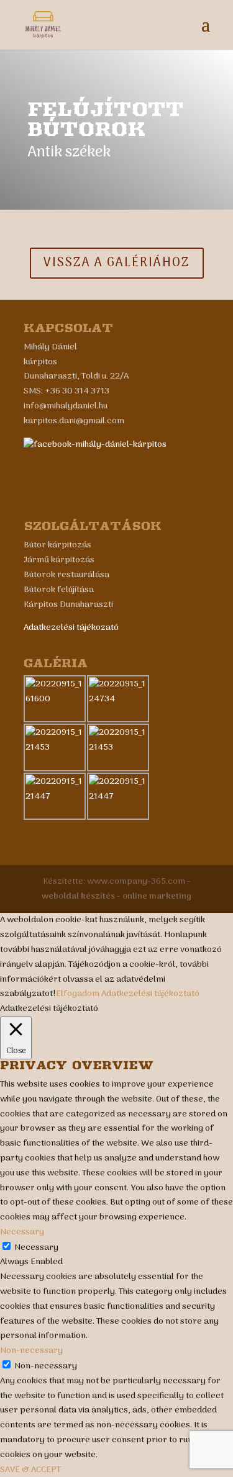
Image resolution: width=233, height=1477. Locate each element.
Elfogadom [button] (77, 994)
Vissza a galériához (116, 263)
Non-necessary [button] (31, 1351)
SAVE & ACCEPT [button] (30, 1470)
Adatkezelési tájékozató (71, 628)
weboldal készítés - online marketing (116, 896)
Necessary (36, 1248)
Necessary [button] (22, 1232)
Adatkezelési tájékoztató (150, 994)
